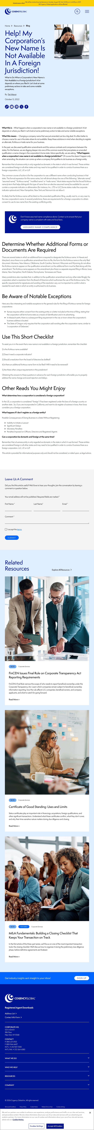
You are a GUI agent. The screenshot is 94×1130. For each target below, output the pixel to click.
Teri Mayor (12, 94)
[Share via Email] (12, 107)
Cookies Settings (60, 1107)
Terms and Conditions (10, 1107)
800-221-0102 (11, 1042)
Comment (9, 516)
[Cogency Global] (16, 11)
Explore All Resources (61, 570)
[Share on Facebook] (26, 107)
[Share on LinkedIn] (17, 107)
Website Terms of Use (47, 1107)
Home (7, 25)
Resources (18, 25)
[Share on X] (22, 107)
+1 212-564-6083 (19, 1049)
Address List (10, 1013)
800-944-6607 (12, 1044)
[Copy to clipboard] (7, 107)
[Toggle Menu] (87, 11)
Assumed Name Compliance (40, 227)
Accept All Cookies (55, 1126)
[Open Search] (77, 11)
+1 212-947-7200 (16, 1047)
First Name (10, 504)
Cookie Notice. (18, 1119)
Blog (28, 25)
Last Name (38, 504)
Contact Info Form (12, 1017)
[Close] (90, 1112)
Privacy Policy (23, 1107)
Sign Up (81, 978)
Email (65, 504)
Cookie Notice (34, 1107)
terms (19, 529)
